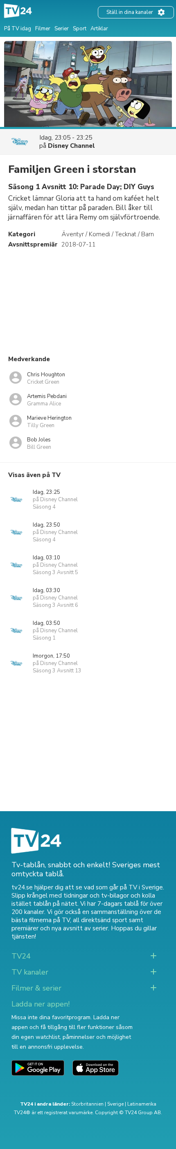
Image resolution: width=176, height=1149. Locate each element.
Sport (79, 28)
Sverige (115, 1104)
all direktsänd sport (100, 920)
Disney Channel (71, 146)
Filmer (42, 28)
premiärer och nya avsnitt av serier (59, 928)
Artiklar (99, 28)
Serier (61, 28)
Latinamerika (141, 1104)
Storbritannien (87, 1104)
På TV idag (17, 28)
